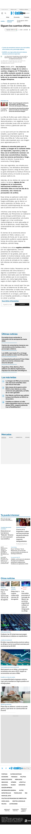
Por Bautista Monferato (21, 544)
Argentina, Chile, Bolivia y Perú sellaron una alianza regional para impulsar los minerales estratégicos (14, 368)
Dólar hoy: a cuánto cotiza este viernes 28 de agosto (15, 595)
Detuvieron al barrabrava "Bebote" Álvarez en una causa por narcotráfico (7, 535)
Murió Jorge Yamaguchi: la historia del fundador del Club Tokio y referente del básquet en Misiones (18, 104)
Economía (16, 17)
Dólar (7, 17)
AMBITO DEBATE (24, 810)
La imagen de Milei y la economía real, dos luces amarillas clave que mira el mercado (17, 382)
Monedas (4, 437)
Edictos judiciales (18, 801)
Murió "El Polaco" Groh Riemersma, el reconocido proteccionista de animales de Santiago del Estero (19, 551)
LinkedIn (13, 768)
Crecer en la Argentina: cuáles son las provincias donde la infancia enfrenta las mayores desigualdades (22, 535)
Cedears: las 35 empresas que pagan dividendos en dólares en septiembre (14, 635)
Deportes (22, 785)
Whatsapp (22, 768)
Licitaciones (13, 804)
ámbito (3, 21)
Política (23, 777)
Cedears (27, 437)
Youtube (18, 768)
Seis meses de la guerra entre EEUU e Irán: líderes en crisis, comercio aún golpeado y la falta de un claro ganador (17, 390)
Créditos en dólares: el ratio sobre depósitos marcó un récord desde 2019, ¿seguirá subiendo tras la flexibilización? (17, 404)
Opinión (13, 782)
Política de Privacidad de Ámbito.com (14, 798)
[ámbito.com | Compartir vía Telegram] (27, 29)
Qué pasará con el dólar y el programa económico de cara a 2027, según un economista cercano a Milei (14, 671)
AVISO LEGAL (5, 801)
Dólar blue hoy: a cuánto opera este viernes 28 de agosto (4, 595)
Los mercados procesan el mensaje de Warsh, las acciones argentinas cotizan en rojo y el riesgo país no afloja (25, 601)
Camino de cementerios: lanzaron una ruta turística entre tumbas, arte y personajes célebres (16, 48)
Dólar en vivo (13, 9)
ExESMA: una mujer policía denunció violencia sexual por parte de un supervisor (14, 53)
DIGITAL (7, 810)
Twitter (2, 768)
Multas (4, 804)
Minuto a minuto (25, 588)
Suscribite (22, 304)
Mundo (13, 785)
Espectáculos (6, 793)
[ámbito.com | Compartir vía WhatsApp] (19, 29)
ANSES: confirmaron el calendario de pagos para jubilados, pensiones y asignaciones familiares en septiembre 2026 (20, 561)
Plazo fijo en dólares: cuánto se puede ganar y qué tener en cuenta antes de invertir (14, 708)
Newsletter (25, 768)
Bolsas (11, 437)
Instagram (9, 768)
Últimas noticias (16, 774)
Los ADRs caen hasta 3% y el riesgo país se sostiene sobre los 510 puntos (15, 354)
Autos (21, 790)
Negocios (5, 782)
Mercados (18, 779)
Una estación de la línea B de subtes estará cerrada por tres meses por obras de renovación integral (19, 110)
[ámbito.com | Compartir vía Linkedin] (25, 29)
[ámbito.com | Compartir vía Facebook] (21, 29)
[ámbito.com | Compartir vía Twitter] (23, 29)
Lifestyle (22, 782)
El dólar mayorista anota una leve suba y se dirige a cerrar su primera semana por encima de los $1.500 (15, 644)
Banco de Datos (7, 779)
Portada (4, 774)
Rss (26, 793)
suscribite (23, 13)
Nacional (5, 785)
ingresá (27, 13)
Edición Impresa (7, 787)
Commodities (19, 437)
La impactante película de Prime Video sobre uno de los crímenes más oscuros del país (15, 361)
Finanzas (26, 17)
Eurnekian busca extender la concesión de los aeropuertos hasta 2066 (14, 339)
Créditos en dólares (23, 9)
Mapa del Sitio (6, 796)
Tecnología (18, 793)
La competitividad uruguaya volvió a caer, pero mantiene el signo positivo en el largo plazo (15, 681)
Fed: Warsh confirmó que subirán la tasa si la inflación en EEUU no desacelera (17, 397)
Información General (10, 21)
